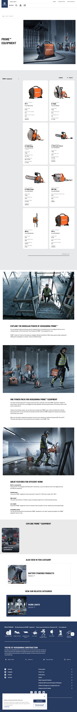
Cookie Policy (6, 706)
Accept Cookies (39, 701)
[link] (5, 4)
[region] (24, 701)
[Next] (72, 634)
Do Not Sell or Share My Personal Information (39, 705)
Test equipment (62, 627)
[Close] (44, 696)
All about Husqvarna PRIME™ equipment (25, 627)
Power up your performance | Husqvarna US (46, 627)
